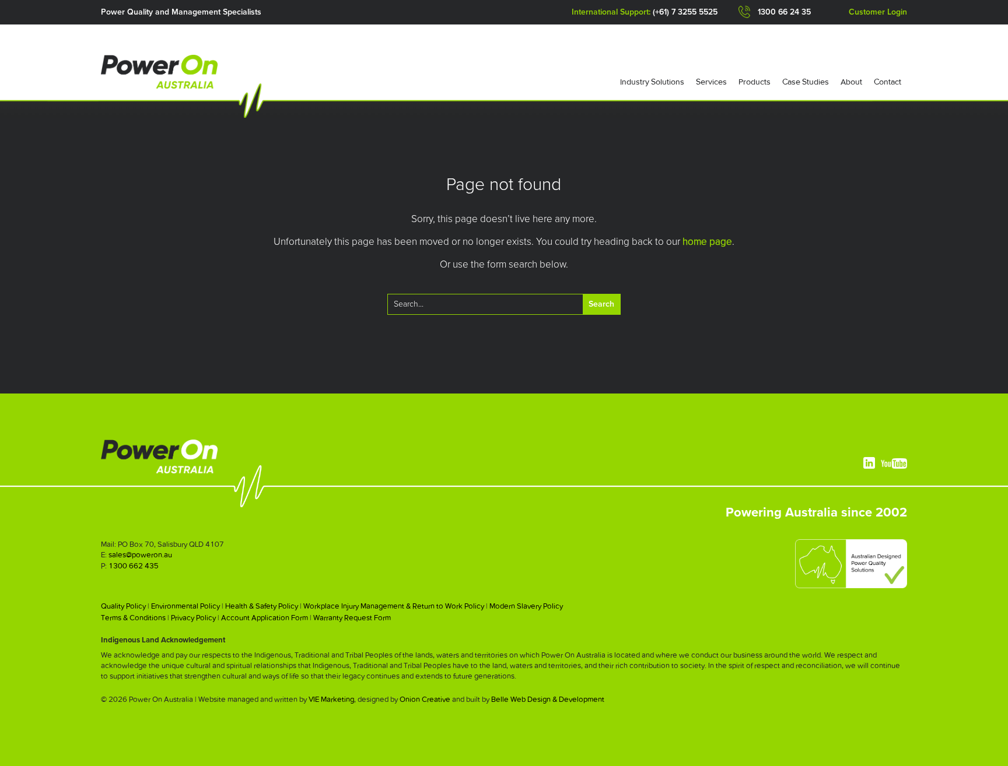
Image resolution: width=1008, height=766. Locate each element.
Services (711, 82)
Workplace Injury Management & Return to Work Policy (393, 606)
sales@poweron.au (140, 554)
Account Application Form (264, 617)
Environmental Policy (185, 606)
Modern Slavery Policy (526, 606)
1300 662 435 (133, 565)
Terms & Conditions (133, 617)
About (851, 82)
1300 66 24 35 (784, 12)
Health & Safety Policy (261, 606)
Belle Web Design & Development (547, 699)
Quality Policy (123, 606)
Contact (887, 82)
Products (754, 82)
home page (707, 242)
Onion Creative (425, 699)
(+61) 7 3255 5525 (685, 12)
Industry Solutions (652, 82)
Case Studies (805, 82)
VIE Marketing (331, 699)
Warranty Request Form (352, 617)
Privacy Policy (193, 617)
